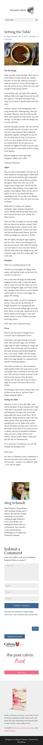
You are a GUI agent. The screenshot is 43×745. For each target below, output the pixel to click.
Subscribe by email (14, 636)
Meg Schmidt (12, 36)
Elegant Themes (21, 739)
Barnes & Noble (28, 728)
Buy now (21, 672)
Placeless (32, 36)
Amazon (17, 728)
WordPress (21, 742)
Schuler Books (9, 731)
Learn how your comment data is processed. (21, 614)
